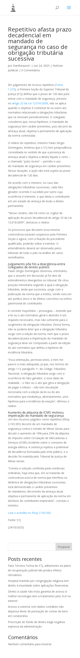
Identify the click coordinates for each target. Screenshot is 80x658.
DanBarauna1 (21, 65)
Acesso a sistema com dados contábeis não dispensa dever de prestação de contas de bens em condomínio (38, 611)
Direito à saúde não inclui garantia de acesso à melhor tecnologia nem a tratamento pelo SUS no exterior (39, 596)
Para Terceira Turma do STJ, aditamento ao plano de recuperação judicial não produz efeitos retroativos (39, 570)
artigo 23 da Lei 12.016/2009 (30, 103)
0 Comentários (30, 70)
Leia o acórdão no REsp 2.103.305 (29, 513)
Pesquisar (64, 547)
